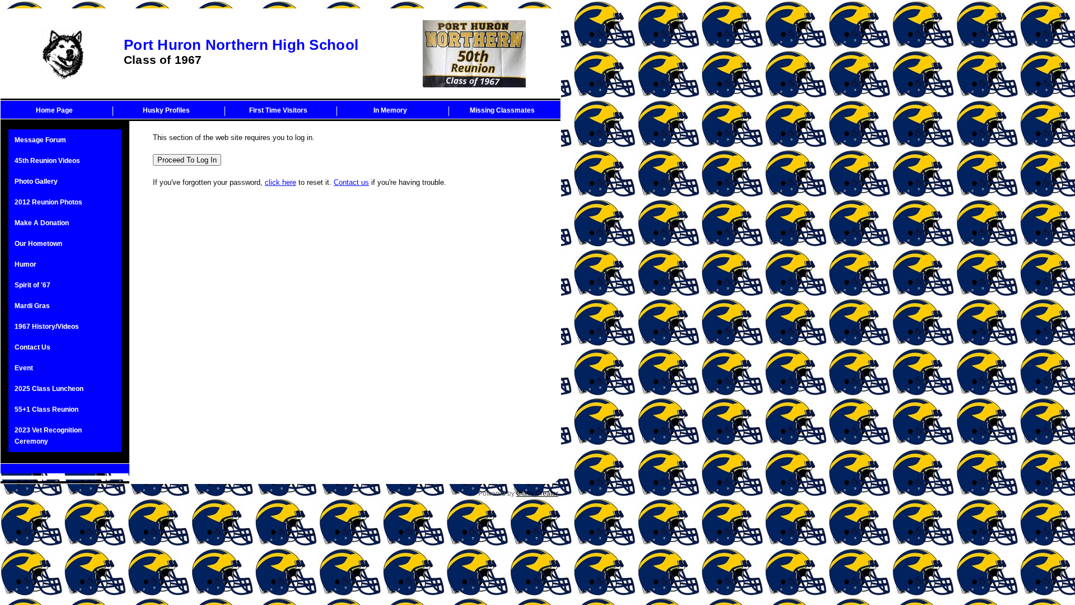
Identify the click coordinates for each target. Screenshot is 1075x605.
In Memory (390, 110)
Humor (25, 264)
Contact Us (32, 347)
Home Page (54, 110)
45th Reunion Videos (47, 161)
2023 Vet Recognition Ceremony (48, 435)
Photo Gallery (36, 181)
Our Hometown (38, 244)
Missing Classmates (502, 110)
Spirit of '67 (32, 285)
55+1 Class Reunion (46, 409)
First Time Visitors (278, 110)
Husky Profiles (166, 110)
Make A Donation (42, 223)
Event (24, 368)
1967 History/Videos (47, 327)
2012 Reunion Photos (48, 202)
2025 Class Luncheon (49, 389)
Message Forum (40, 140)
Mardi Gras (32, 306)
